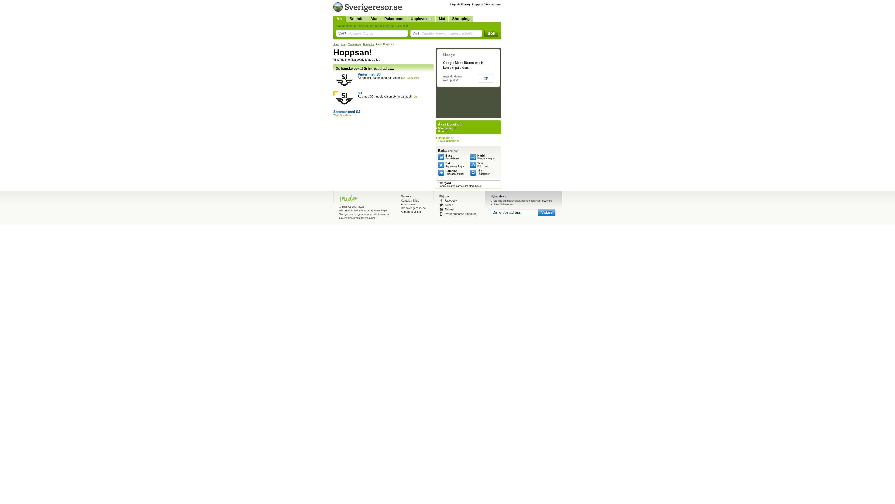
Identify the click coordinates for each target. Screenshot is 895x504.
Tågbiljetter (483, 172)
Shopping (461, 19)
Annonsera (408, 204)
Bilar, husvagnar (486, 157)
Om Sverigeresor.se (413, 208)
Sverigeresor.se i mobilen (460, 214)
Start (336, 44)
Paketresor (394, 19)
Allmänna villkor (411, 212)
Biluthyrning (354, 44)
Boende (356, 19)
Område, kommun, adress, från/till (442, 33)
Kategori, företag (355, 33)
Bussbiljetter (452, 157)
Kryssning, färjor (454, 165)
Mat (442, 19)
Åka (373, 19)
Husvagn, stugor (454, 172)
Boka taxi (482, 165)
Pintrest (449, 209)
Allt (339, 19)
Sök (491, 33)
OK (486, 78)
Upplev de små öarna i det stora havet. (460, 184)
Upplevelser (421, 19)
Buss (441, 131)
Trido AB (346, 206)
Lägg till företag (460, 4)
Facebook (450, 200)
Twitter (448, 205)
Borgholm (368, 44)
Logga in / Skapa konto (486, 4)
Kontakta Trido (410, 200)
